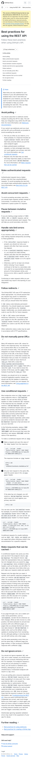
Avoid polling (7, 112)
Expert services (11, 755)
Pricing (3, 755)
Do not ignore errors (11, 651)
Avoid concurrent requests (14, 193)
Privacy (21, 754)
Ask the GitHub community (10, 743)
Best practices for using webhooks (15, 727)
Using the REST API (15, 7)
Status (26, 754)
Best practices (27, 7)
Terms (15, 754)
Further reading (9, 722)
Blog (18, 755)
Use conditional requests (13, 391)
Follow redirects (9, 288)
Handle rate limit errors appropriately (12, 228)
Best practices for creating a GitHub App (17, 729)
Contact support (7, 746)
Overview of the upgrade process (14, 23)
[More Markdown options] (16, 49)
